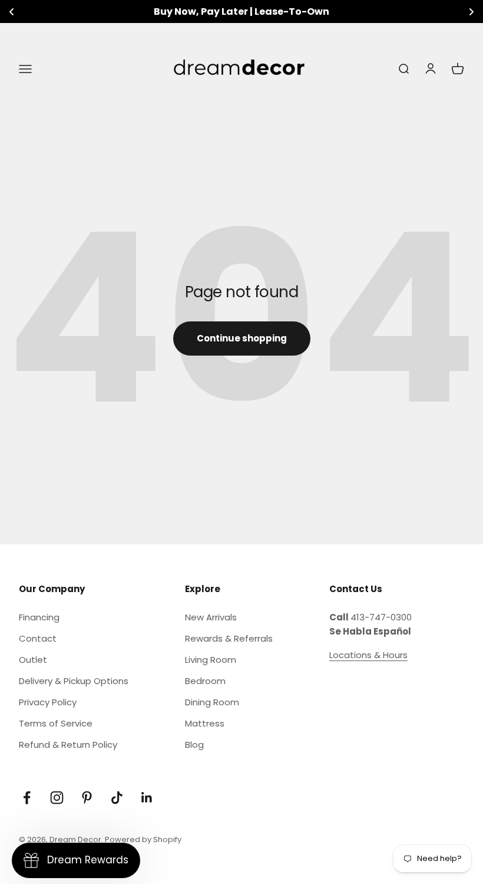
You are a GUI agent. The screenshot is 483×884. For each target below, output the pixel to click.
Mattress (204, 723)
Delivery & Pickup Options (73, 681)
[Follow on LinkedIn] (147, 798)
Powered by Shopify (143, 839)
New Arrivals (211, 617)
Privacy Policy (48, 702)
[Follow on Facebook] (27, 798)
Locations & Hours (368, 655)
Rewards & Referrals (229, 638)
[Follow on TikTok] (117, 798)
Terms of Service (55, 723)
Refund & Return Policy (68, 744)
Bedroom (205, 681)
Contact (38, 638)
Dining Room (212, 702)
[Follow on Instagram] (57, 798)
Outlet (33, 659)
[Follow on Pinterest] (87, 798)
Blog (194, 744)
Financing (39, 617)
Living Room (210, 659)
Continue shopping (242, 338)
